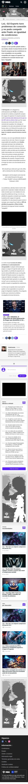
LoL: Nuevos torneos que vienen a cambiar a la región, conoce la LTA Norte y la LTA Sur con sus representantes (13, 450)
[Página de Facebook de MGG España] (3, 741)
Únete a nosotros (7, 754)
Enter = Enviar (12, 375)
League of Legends (20, 19)
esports (6, 314)
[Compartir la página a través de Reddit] (12, 43)
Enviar (23, 375)
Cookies (4, 762)
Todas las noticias (14, 468)
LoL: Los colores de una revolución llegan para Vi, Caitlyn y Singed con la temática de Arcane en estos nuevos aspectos (14, 432)
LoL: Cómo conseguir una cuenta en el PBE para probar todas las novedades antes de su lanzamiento (13, 671)
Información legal (7, 756)
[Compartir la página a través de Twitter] (9, 43)
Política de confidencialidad (10, 767)
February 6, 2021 (14, 181)
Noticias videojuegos (10, 19)
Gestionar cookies (7, 764)
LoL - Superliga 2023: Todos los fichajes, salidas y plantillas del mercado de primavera (11, 594)
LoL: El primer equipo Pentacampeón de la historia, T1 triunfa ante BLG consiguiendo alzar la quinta (14, 444)
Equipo (4, 751)
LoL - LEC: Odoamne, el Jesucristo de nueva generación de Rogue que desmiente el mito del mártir (14, 318)
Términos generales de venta (11, 759)
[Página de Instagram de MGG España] (9, 741)
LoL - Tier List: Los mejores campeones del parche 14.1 (14, 547)
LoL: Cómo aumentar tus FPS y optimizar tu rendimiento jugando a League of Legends (12, 647)
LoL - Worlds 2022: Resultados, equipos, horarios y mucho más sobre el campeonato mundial (13, 570)
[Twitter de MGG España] (6, 741)
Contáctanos (5, 748)
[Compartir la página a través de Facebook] (6, 43)
